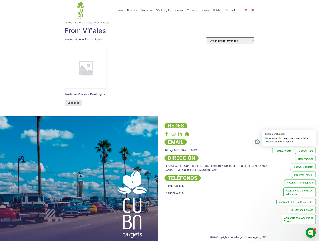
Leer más (73, 102)
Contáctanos (233, 10)
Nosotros (132, 10)
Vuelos (205, 10)
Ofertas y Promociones (169, 10)
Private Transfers (82, 22)
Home (120, 10)
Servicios (146, 10)
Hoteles (217, 10)
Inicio (68, 22)
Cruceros (192, 10)
